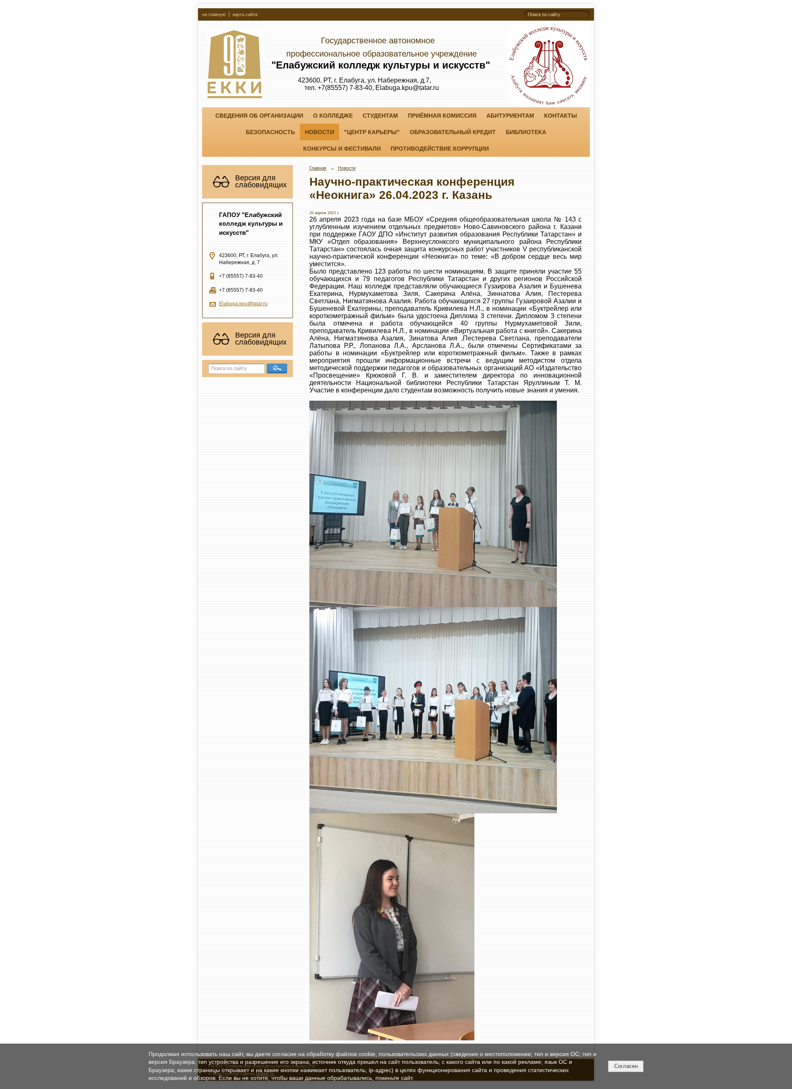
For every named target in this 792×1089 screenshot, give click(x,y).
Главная (317, 167)
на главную (214, 14)
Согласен (626, 1066)
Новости (319, 132)
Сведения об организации (259, 115)
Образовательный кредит (453, 132)
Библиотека (526, 132)
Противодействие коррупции (440, 148)
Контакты (560, 115)
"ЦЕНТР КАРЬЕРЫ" (372, 132)
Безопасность (270, 132)
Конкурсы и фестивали (342, 148)
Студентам (380, 115)
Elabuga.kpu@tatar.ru (243, 304)
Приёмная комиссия (442, 115)
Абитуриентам (510, 115)
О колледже (333, 115)
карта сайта (245, 14)
